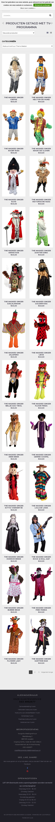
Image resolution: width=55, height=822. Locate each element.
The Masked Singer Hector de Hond (41, 98)
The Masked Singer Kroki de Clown (41, 150)
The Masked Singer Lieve (41, 354)
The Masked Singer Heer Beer (13, 456)
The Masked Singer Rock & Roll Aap (41, 558)
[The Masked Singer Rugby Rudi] (13, 125)
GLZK (31, 818)
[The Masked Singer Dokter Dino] (41, 227)
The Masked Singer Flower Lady (13, 660)
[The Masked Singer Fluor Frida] (41, 380)
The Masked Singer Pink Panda (41, 609)
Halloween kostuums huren (27, 709)
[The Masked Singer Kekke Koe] (13, 227)
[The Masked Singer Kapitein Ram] (41, 635)
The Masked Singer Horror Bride (13, 558)
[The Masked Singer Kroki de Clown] (41, 125)
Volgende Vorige (47, 672)
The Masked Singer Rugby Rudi (13, 150)
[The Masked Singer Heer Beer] (13, 431)
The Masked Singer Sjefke (13, 98)
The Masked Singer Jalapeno (13, 354)
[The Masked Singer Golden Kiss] (41, 278)
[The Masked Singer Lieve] (41, 329)
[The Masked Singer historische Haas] (41, 176)
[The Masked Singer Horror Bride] (13, 533)
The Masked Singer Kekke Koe (13, 252)
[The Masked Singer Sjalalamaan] (13, 278)
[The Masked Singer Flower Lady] (13, 635)
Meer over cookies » (27, 8)
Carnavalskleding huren (27, 706)
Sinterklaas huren (27, 716)
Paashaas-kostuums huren (27, 719)
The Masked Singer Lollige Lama (41, 507)
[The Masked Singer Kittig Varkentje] (13, 482)
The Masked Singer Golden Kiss (41, 303)
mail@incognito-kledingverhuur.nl (27, 750)
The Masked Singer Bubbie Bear (13, 609)
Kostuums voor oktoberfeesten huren (27, 713)
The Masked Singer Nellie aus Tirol (13, 405)
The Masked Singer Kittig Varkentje (13, 507)
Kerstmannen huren (27, 722)
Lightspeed (46, 815)
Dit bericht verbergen (42, 5)
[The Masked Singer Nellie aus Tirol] (13, 380)
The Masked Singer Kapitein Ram (41, 660)
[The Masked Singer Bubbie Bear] (13, 584)
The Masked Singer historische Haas (41, 201)
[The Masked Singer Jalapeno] (13, 329)
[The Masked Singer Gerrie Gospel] (41, 431)
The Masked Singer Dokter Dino (41, 252)
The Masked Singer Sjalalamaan (13, 303)
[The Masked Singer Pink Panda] (41, 584)
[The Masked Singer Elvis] (13, 176)
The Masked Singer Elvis (13, 201)
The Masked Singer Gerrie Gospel (41, 456)
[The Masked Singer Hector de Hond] (41, 74)
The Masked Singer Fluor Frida (41, 405)
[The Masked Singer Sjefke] (13, 74)
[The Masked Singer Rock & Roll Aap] (41, 533)
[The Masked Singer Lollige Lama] (41, 482)
